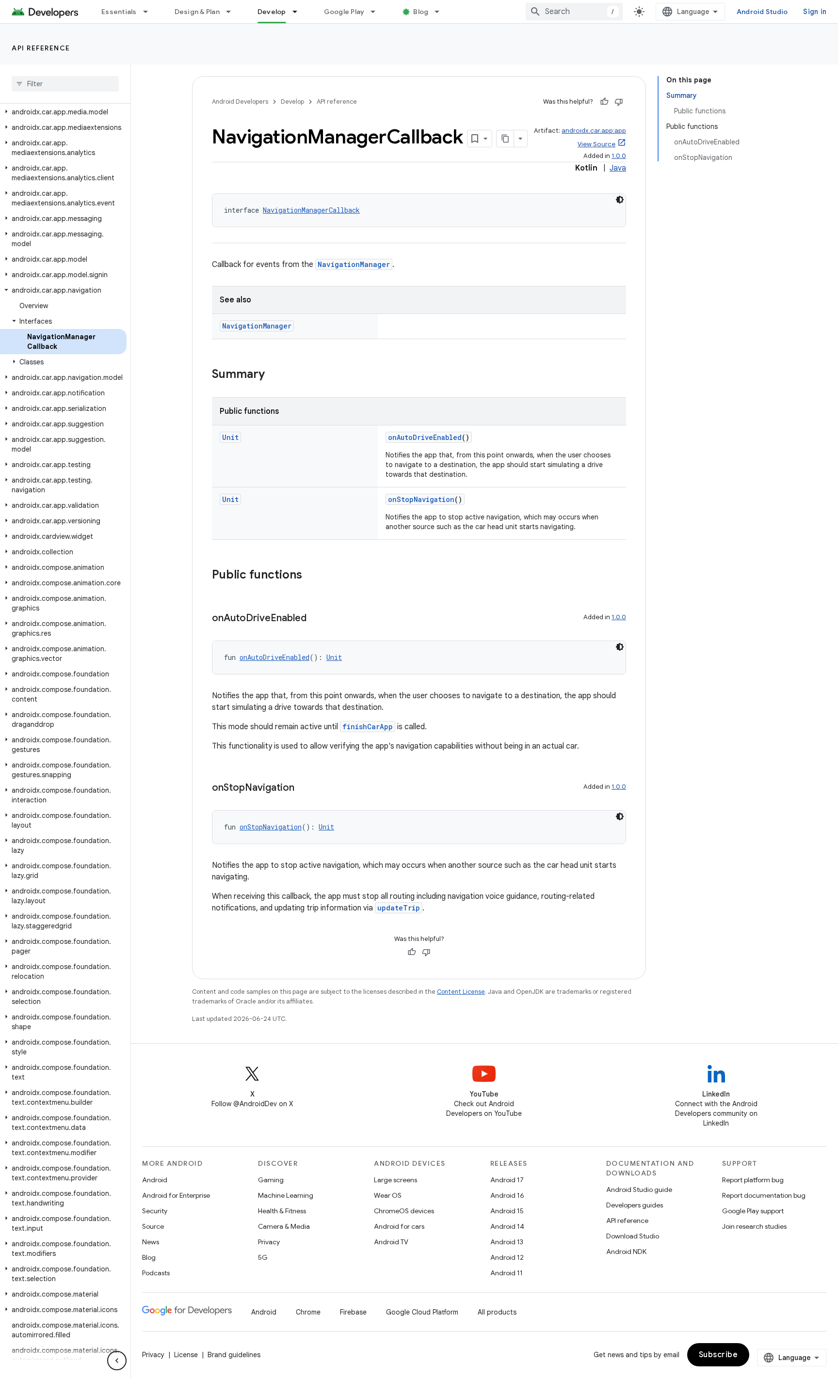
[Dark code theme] (620, 199)
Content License (461, 991)
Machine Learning (285, 1195)
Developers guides (634, 1205)
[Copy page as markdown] (505, 138)
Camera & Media (284, 1226)
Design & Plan (197, 11)
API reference (41, 48)
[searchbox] (65, 84)
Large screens (395, 1179)
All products (497, 1312)
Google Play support (753, 1210)
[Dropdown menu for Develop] (299, 11)
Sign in (814, 11)
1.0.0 (619, 156)
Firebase (353, 1312)
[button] (63, 112)
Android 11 (506, 1272)
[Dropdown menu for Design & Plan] (233, 11)
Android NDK (626, 1251)
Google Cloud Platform (422, 1312)
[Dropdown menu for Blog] (441, 11)
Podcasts (156, 1272)
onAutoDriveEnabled (425, 437)
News (150, 1241)
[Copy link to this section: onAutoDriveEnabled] (316, 619)
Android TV (391, 1241)
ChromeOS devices (404, 1210)
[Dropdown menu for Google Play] (377, 11)
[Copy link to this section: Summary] (274, 375)
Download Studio (632, 1236)
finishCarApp (367, 726)
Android (154, 1179)
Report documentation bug (764, 1195)
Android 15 (507, 1210)
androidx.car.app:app (594, 130)
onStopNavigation (421, 499)
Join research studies (754, 1226)
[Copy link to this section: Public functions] (312, 575)
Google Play (344, 11)
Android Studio (762, 11)
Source (153, 1226)
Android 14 (507, 1226)
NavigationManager (354, 264)
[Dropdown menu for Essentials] (150, 11)
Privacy (269, 1241)
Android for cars (399, 1226)
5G (263, 1257)
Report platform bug (753, 1179)
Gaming (271, 1179)
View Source (596, 144)
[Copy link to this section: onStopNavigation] (304, 788)
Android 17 (507, 1179)
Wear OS (388, 1195)
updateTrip (398, 907)
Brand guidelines (234, 1355)
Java (618, 168)
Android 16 (507, 1195)
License (186, 1355)
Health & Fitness (282, 1210)
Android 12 (507, 1257)
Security (154, 1210)
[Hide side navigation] (117, 1360)
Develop (272, 11)
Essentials (119, 11)
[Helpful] (604, 101)
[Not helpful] (619, 101)
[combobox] (574, 11)
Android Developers (240, 101)
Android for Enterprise (176, 1195)
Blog (420, 11)
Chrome (308, 1312)
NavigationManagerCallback (311, 210)
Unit (230, 437)
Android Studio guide (639, 1189)
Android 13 (506, 1241)
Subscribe (718, 1355)
